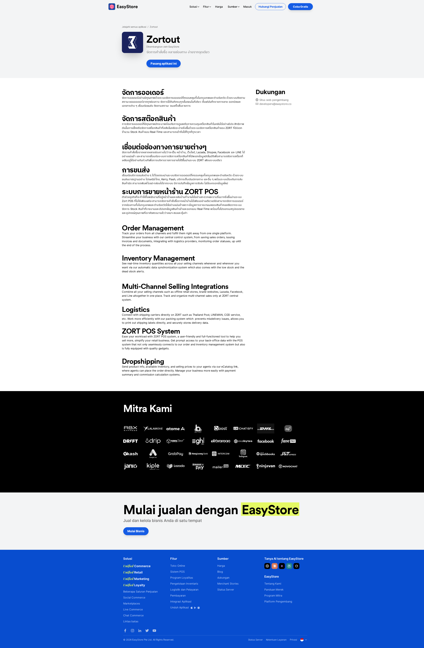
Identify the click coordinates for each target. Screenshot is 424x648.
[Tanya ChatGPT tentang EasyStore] (267, 566)
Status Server (225, 589)
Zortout (154, 26)
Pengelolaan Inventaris (184, 583)
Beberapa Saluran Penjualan (140, 591)
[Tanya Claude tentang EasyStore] (275, 566)
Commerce (137, 566)
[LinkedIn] (140, 631)
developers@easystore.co (275, 104)
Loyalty (134, 585)
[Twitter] (147, 631)
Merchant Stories (227, 583)
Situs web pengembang (274, 100)
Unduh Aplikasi (180, 607)
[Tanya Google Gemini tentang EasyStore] (282, 566)
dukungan (223, 577)
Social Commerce (134, 597)
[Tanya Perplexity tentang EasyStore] (289, 566)
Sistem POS (177, 571)
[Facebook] (125, 631)
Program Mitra (273, 595)
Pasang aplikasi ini (164, 63)
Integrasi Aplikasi (180, 601)
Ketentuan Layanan (276, 639)
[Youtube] (154, 631)
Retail (133, 572)
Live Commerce (133, 609)
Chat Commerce (133, 615)
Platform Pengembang (278, 601)
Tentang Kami (272, 583)
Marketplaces (131, 603)
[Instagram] (132, 631)
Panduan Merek (274, 589)
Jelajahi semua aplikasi (134, 26)
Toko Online (177, 565)
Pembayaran (178, 595)
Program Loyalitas (181, 577)
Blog (220, 571)
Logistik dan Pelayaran (184, 589)
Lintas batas (130, 621)
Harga (219, 6)
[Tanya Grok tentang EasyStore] (296, 566)
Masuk (247, 6)
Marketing (136, 579)
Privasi (293, 639)
